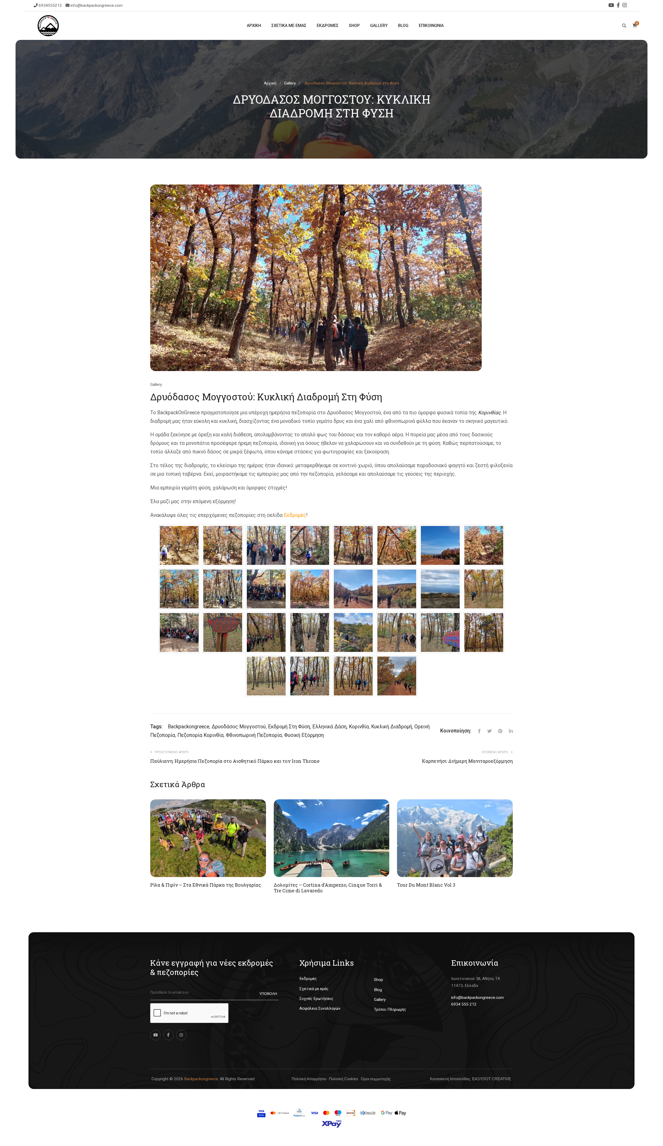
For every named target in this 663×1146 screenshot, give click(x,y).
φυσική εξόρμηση (304, 735)
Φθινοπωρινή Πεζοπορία (254, 735)
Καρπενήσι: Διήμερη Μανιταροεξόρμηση (467, 761)
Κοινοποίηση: (455, 731)
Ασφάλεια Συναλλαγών (320, 1008)
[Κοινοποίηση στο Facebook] (476, 731)
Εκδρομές (308, 978)
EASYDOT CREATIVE (491, 1079)
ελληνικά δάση (329, 727)
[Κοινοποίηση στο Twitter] (486, 731)
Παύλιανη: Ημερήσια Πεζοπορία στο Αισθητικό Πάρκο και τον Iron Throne (235, 761)
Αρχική (270, 83)
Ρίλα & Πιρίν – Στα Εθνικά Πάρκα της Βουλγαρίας (205, 885)
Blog (378, 989)
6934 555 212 (464, 1004)
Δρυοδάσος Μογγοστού (239, 727)
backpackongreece (188, 727)
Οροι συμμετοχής (376, 1079)
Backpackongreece (201, 1079)
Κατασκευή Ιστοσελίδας (450, 1079)
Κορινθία (359, 727)
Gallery (290, 83)
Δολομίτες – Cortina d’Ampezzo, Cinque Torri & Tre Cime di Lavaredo (328, 888)
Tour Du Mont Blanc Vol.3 (426, 885)
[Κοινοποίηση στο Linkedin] (507, 731)
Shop (378, 979)
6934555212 (51, 5)
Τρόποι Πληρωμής (390, 1009)
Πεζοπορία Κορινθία (200, 735)
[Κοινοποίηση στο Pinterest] (497, 731)
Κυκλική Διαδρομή (391, 727)
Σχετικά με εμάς (313, 988)
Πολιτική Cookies (343, 1079)
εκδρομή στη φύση (289, 727)
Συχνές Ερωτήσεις (316, 998)
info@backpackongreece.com (96, 5)
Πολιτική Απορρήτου (309, 1079)
